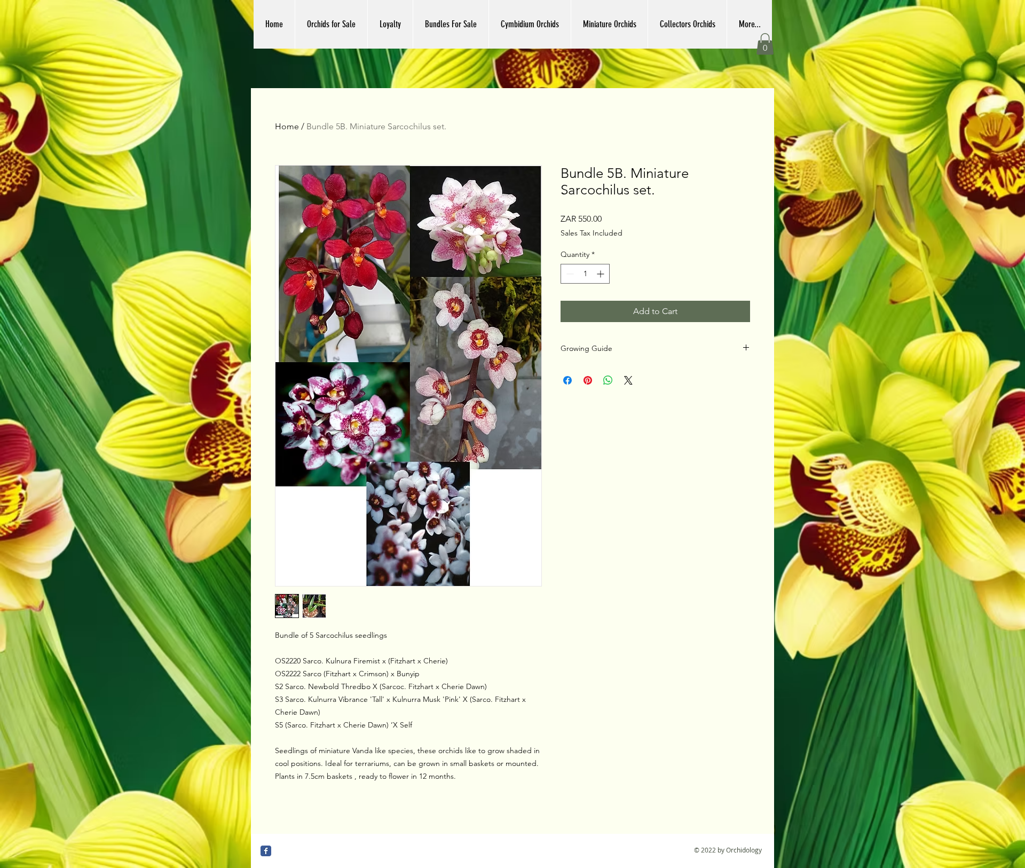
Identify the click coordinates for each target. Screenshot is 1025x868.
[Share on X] (628, 380)
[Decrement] (568, 273)
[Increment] (601, 273)
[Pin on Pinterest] (587, 380)
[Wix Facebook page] (266, 851)
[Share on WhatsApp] (608, 380)
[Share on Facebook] (567, 380)
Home (287, 126)
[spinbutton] (585, 273)
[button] (765, 44)
